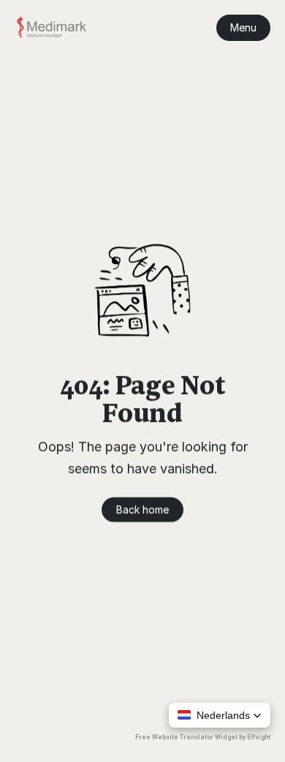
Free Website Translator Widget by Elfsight (202, 737)
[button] (220, 715)
